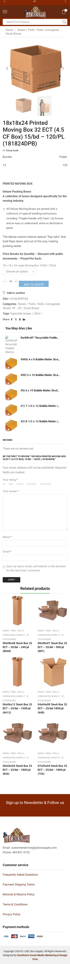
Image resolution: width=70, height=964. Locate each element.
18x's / (38, 313)
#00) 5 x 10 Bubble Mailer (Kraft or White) (40, 375)
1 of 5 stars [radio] (4, 484)
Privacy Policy (11, 914)
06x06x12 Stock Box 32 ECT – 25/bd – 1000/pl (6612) (17, 708)
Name (7, 537)
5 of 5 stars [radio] (45, 484)
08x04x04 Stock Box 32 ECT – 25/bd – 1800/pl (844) (17, 769)
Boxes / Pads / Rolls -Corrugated (38, 30)
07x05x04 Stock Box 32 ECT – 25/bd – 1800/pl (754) (52, 769)
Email (7, 551)
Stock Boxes (13, 33)
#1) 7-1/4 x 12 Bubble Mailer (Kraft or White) (40, 406)
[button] (7, 68)
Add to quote (34, 284)
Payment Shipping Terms (19, 884)
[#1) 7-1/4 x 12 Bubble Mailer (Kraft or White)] (11, 410)
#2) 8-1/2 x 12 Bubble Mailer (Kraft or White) (40, 421)
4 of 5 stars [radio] (31, 484)
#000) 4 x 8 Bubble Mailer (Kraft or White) (40, 359)
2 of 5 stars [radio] (10, 484)
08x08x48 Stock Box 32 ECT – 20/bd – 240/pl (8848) (17, 647)
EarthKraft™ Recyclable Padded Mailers (40, 337)
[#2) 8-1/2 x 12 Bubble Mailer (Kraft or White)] (11, 425)
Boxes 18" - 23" (12, 308)
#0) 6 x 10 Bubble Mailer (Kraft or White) (40, 390)
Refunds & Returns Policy (19, 894)
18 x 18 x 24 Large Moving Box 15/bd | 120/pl (29, 265)
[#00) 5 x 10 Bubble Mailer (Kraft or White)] (11, 379)
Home (9, 30)
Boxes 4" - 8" (23, 635)
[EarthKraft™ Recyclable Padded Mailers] (11, 345)
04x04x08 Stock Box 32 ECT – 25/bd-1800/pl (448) (52, 708)
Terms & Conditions (15, 904)
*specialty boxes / (21, 313)
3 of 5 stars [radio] (20, 484)
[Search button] (64, 22)
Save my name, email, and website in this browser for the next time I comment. (36, 568)
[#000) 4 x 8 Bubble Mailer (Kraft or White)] (11, 363)
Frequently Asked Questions (20, 874)
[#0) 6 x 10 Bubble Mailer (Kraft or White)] (11, 394)
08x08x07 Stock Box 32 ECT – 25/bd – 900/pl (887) (52, 647)
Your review (10, 491)
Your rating (10, 479)
